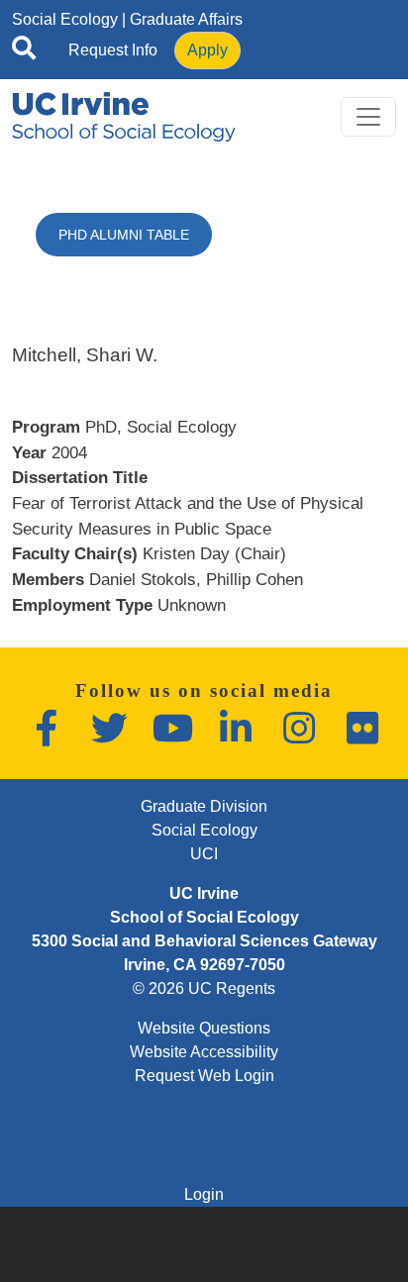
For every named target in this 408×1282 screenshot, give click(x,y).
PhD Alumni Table (123, 235)
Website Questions (204, 1028)
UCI (204, 853)
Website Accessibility (204, 1051)
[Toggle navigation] (368, 117)
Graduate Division (204, 806)
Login (204, 1194)
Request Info (112, 50)
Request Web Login (204, 1075)
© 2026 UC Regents (204, 988)
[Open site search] (24, 51)
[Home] (124, 117)
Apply (207, 50)
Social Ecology (65, 19)
